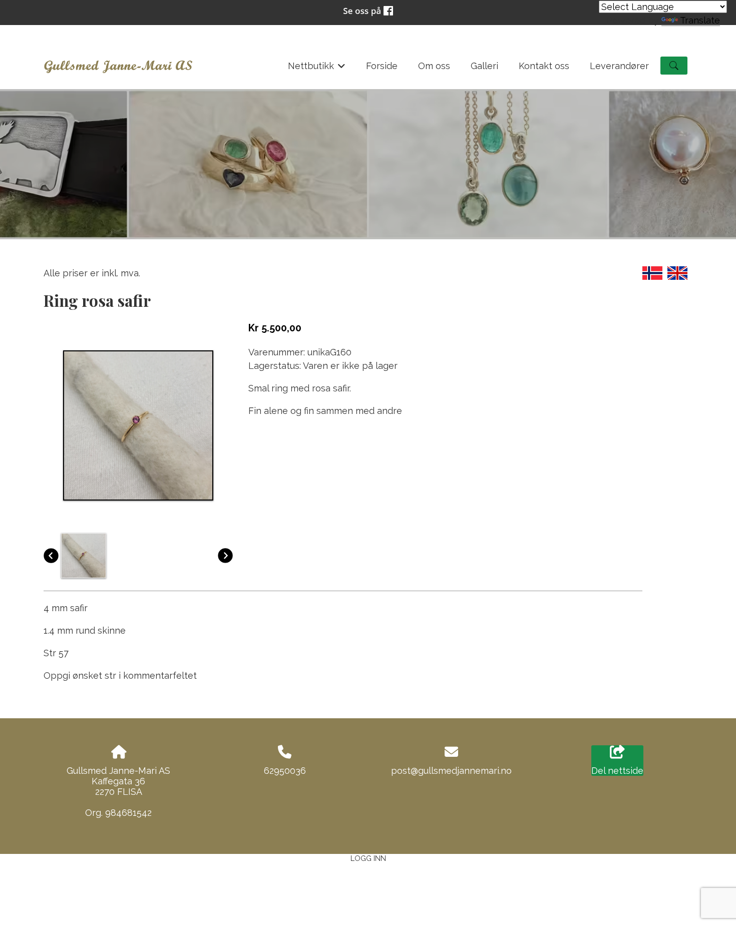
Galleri (484, 66)
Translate (700, 20)
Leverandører (619, 66)
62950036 (285, 770)
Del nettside (617, 770)
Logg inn (368, 858)
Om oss (434, 66)
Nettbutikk (316, 69)
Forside (382, 66)
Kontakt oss (544, 66)
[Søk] (673, 66)
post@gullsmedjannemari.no (451, 770)
